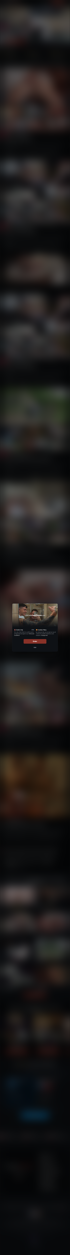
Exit (35, 647)
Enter (35, 641)
